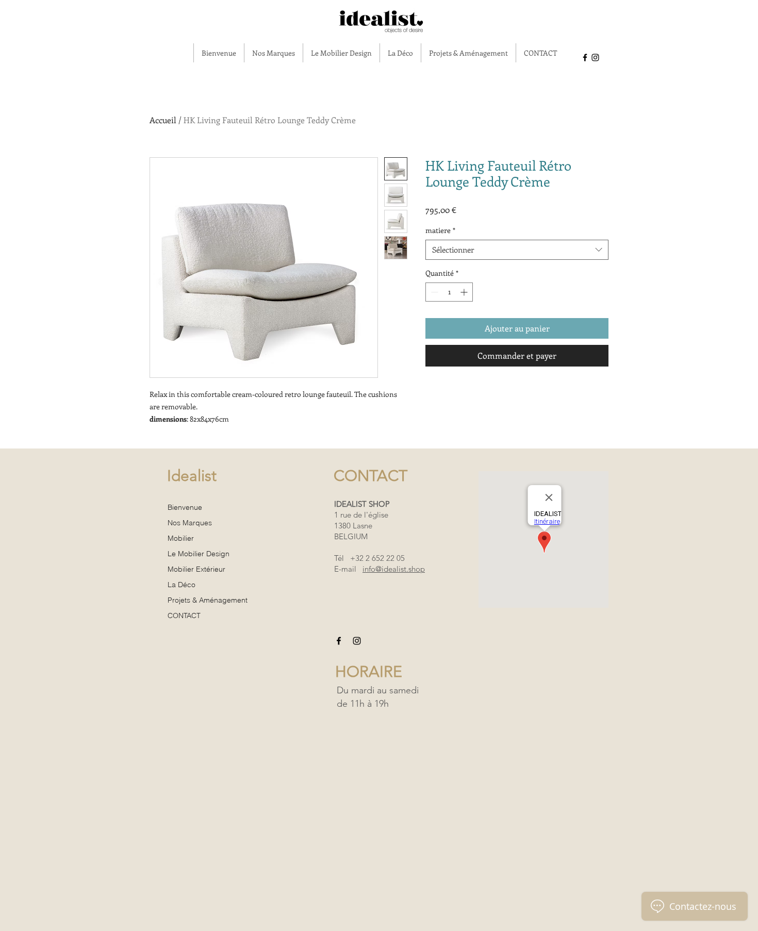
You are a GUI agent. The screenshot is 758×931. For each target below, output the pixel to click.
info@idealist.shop (393, 569)
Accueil (163, 119)
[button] (273, 52)
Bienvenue (185, 507)
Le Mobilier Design (198, 553)
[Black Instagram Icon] (595, 57)
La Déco (181, 584)
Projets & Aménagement (208, 600)
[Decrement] (433, 292)
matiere (440, 230)
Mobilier (181, 538)
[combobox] (516, 250)
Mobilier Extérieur (196, 569)
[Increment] (464, 292)
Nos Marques (190, 522)
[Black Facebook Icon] (585, 57)
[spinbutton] (449, 292)
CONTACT (184, 615)
